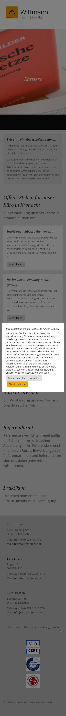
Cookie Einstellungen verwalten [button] (24, 377)
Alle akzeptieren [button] (17, 383)
